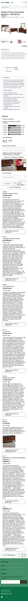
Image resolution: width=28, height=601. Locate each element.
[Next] (25, 28)
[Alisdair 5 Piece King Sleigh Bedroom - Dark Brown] (14, 28)
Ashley (4, 17)
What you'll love (5, 49)
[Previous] (3, 28)
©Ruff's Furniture (4, 590)
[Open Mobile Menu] (26, 2)
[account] (22, 2)
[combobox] (14, 7)
